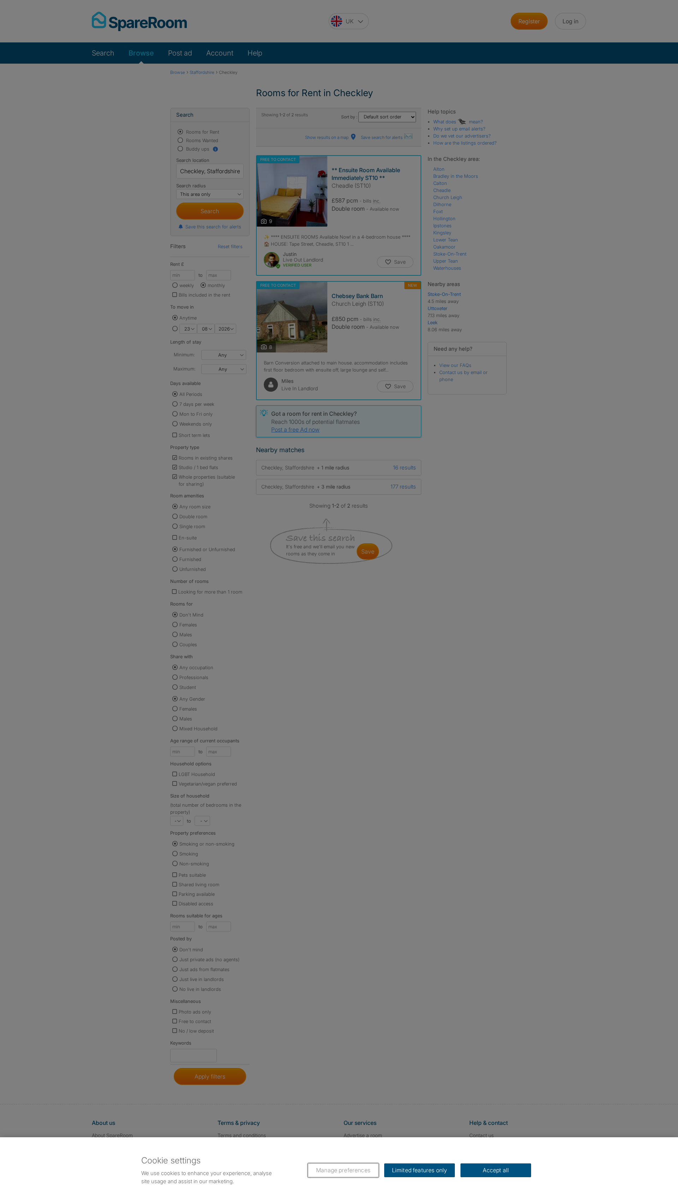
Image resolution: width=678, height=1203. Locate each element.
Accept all (496, 1170)
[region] (339, 1170)
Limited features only (419, 1170)
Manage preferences (343, 1170)
